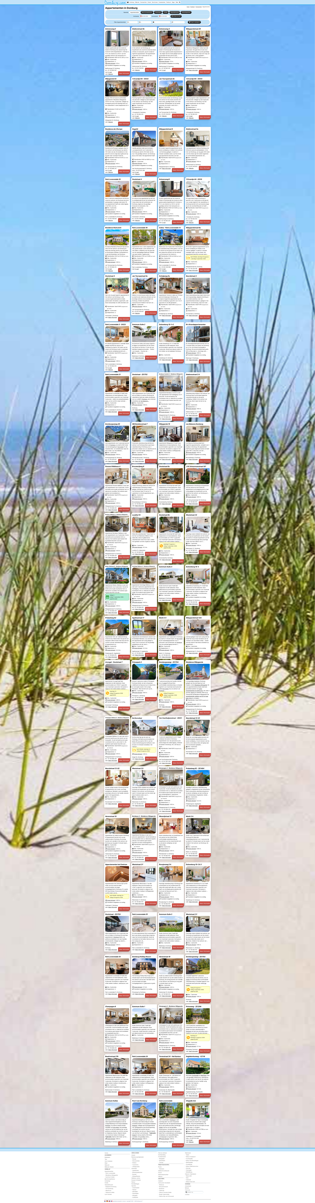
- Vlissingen (188, 1170)
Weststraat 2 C (191, 914)
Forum (160, 1172)
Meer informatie (124, 73)
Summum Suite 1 (138, 1006)
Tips (106, 1159)
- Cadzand (188, 1179)
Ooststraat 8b (164, 515)
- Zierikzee (161, 1190)
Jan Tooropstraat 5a (139, 276)
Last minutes (108, 1194)
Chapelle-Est (191, 1101)
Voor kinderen (108, 1161)
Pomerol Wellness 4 (112, 466)
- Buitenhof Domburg (110, 1186)
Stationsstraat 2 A (193, 374)
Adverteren (188, 1186)
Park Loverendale (165, 1101)
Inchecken (136, 16)
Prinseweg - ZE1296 (193, 1006)
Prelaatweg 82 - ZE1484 (195, 768)
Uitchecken (155, 16)
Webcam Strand (109, 1167)
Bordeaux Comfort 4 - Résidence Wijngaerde (171, 374)
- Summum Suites (110, 1177)
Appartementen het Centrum (116, 864)
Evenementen (162, 2)
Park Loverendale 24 (140, 1056)
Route (160, 1167)
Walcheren (203, 1075)
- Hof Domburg (109, 1188)
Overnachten (143, 2)
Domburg (132, 2)
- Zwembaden (135, 1187)
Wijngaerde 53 (110, 79)
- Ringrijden (161, 1158)
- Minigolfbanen (135, 1176)
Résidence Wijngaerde (194, 662)
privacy (124, 1201)
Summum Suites (111, 1101)
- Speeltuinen (135, 1170)
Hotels (165, 12)
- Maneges (134, 1195)
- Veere (187, 1154)
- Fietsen (133, 1189)
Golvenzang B (164, 179)
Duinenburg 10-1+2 (166, 324)
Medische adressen (163, 1170)
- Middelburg (188, 1172)
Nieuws (160, 1176)
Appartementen (134, 12)
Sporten (133, 1186)
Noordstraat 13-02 (112, 768)
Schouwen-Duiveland (164, 1182)
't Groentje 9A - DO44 (194, 79)
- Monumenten (135, 1161)
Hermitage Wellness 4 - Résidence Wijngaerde (143, 566)
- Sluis (187, 1177)
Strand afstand (111, 63)
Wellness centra (135, 1178)
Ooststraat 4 (137, 179)
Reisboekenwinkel (163, 1174)
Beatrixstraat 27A (111, 1056)
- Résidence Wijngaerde (111, 1175)
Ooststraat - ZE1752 (139, 374)
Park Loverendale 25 (140, 914)
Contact (187, 1194)
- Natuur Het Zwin (190, 1181)
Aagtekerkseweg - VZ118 (195, 1056)
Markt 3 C (162, 618)
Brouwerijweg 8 (138, 466)
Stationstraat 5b (138, 29)
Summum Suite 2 (138, 324)
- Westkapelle (189, 1162)
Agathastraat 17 (138, 618)
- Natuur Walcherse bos (191, 1166)
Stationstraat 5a (192, 129)
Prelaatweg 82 (110, 618)
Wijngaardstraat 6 (166, 129)
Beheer (187, 1188)
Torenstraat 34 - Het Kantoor (170, 1056)
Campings (158, 12)
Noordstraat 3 (191, 276)
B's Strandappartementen (196, 324)
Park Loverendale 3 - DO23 (115, 324)
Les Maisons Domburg (194, 424)
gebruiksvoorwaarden (117, 1201)
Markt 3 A (189, 816)
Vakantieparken (186, 12)
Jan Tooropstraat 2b (166, 79)
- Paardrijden (135, 1193)
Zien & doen (155, 2)
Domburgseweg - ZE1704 (168, 662)
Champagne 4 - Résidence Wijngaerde (171, 768)
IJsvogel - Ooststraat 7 (113, 662)
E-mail (110, 72)
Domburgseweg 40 (112, 424)
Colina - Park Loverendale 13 (170, 228)
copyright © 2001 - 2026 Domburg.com (134, 1201)
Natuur (133, 1182)
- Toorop (160, 1162)
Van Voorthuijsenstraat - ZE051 (170, 718)
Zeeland (160, 1181)
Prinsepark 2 (137, 662)
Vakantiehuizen (174, 12)
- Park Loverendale (110, 1173)
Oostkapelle (195, 1075)
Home (106, 1153)
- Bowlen (133, 1174)
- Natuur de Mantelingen (191, 1160)
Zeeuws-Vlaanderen (190, 1174)
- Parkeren (161, 1169)
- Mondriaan (161, 1160)
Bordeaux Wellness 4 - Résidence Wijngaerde (116, 514)
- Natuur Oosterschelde (164, 1192)
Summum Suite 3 (165, 914)
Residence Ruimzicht (113, 228)
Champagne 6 (110, 1006)
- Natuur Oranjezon (190, 1156)
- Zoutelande (188, 1164)
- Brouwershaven (163, 1186)
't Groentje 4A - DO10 (194, 179)
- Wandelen (134, 1191)
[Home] (128, 2)
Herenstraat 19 (110, 816)
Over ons (187, 1190)
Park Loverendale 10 (113, 957)
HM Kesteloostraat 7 (139, 424)
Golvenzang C (110, 29)
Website (110, 74)
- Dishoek (187, 1168)
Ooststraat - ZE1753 (113, 914)
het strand (120, 447)
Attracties (134, 1168)
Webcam (137, 2)
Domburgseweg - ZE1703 (195, 957)
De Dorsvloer (137, 718)
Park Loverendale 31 (113, 374)
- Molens (133, 1162)
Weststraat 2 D (137, 768)
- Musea (133, 1159)
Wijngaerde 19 (164, 424)
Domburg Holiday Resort (141, 957)
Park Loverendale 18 (113, 179)
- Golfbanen (134, 1197)
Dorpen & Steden (136, 1180)
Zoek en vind (177, 16)
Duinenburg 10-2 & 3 (194, 864)
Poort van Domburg (139, 1101)
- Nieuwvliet (188, 1176)
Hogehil (135, 129)
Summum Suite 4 (165, 567)
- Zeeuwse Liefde (109, 1192)
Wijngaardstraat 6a (193, 228)
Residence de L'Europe (113, 129)
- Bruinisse (161, 1188)
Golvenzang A (164, 29)
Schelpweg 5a (164, 276)
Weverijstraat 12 (165, 816)
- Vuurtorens (134, 1164)
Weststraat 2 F (137, 864)
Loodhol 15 (136, 515)
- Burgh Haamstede (163, 1194)
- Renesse (161, 1184)
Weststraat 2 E (191, 515)
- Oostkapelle (189, 1158)
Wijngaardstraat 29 (193, 29)
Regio (173, 2)
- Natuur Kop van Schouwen (166, 1196)
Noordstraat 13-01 (193, 718)
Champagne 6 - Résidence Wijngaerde (171, 1006)
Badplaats (107, 1157)
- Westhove (108, 1190)
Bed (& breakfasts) (147, 12)
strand (165, 683)
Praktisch (168, 2)
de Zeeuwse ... (145, 401)
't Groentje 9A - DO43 (140, 79)
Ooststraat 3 (110, 276)
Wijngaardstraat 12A (194, 618)
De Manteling (161, 1154)
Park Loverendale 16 (139, 228)
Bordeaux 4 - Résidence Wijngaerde (144, 816)
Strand (149, 2)
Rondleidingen (135, 1184)
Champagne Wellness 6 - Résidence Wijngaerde (117, 717)
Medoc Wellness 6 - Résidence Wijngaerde (116, 566)
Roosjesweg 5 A (165, 864)
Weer (177, 2)
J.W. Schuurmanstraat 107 (196, 466)
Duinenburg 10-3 (192, 567)
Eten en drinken (162, 1153)
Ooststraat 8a (164, 466)
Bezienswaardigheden (137, 1157)
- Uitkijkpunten (135, 1166)
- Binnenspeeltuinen (136, 1172)
